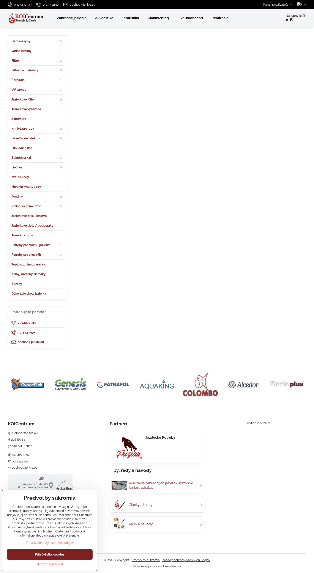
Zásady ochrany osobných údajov (186, 560)
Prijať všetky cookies (49, 554)
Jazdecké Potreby (160, 437)
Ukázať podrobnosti (50, 564)
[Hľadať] (267, 18)
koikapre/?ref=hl (258, 423)
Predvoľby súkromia (146, 560)
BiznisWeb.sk (172, 566)
